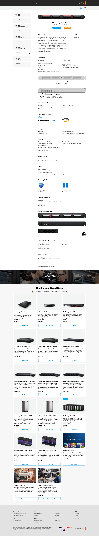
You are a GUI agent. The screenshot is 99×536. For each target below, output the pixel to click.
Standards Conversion (38, 511)
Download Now (25, 499)
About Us (77, 513)
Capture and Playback (17, 520)
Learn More (40, 123)
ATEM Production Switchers (18, 515)
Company (42, 3)
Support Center (57, 513)
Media (48, 3)
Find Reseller (57, 27)
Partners (76, 515)
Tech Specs (27, 7)
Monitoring (36, 515)
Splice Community (58, 520)
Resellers (22, 3)
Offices (76, 511)
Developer (35, 3)
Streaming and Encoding (38, 522)
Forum (59, 3)
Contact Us (57, 515)
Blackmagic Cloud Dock (18, 8)
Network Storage (37, 516)
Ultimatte (15, 516)
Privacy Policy (77, 518)
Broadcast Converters (38, 513)
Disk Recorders (16, 518)
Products (15, 3)
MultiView (36, 518)
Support (29, 3)
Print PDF (67, 27)
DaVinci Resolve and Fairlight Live (19, 513)
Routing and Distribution (38, 520)
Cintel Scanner (16, 522)
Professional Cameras (17, 511)
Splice (54, 3)
